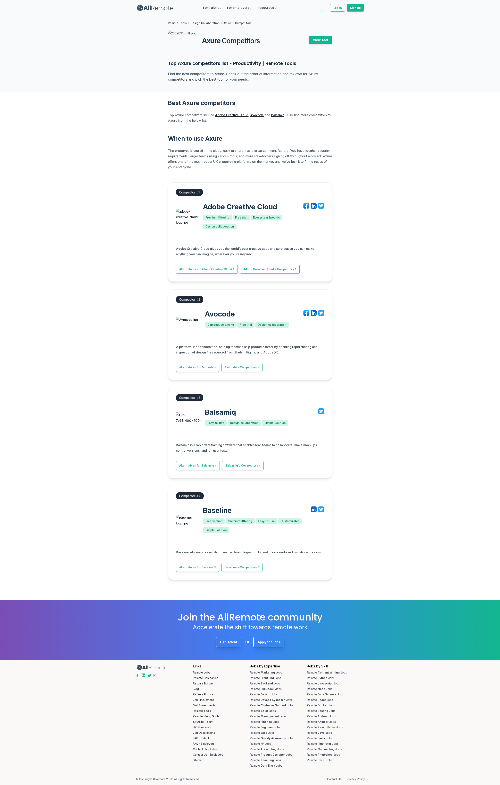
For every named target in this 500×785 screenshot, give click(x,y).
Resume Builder (203, 683)
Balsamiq (278, 115)
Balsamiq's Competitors (241, 465)
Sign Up (355, 7)
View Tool (320, 40)
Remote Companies (205, 678)
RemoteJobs (266, 672)
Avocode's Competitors (241, 367)
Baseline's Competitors (241, 567)
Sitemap (198, 760)
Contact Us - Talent (205, 749)
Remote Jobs (201, 672)
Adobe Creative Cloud (231, 115)
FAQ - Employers (203, 743)
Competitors (243, 23)
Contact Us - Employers (208, 754)
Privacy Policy (356, 779)
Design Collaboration (205, 23)
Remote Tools (177, 23)
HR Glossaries (202, 727)
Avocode (257, 115)
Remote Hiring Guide (206, 716)
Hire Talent (228, 642)
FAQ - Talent (201, 738)
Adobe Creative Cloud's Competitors (268, 269)
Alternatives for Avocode (196, 367)
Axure (227, 23)
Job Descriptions (204, 732)
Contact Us (334, 779)
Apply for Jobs (269, 642)
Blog (196, 689)
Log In (337, 7)
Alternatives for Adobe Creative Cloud (205, 269)
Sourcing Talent (203, 721)
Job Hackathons (203, 699)
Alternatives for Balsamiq (196, 465)
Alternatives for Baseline (196, 567)
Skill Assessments (204, 705)
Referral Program (204, 694)
